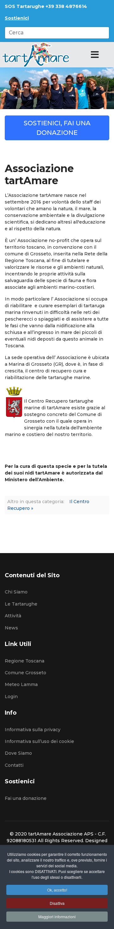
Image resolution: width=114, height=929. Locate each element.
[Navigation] (95, 54)
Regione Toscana (24, 661)
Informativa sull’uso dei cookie (39, 741)
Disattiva (57, 903)
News (11, 628)
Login (11, 696)
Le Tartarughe (21, 604)
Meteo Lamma (21, 684)
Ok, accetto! (57, 889)
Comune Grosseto (25, 673)
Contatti (14, 765)
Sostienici (17, 18)
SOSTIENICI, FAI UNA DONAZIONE (57, 127)
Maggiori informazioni (57, 916)
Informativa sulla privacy (32, 729)
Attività (13, 616)
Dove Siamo (18, 753)
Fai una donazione (26, 798)
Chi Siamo (16, 592)
